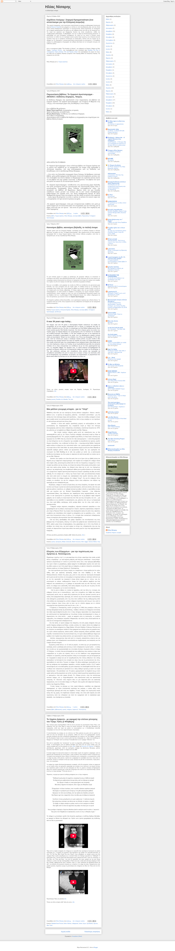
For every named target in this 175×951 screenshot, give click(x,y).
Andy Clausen (111, 440)
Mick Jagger (84, 541)
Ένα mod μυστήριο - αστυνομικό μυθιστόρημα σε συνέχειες (117, 404)
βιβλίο (52, 216)
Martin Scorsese (76, 541)
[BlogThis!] (91, 84)
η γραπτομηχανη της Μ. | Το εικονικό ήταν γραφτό (116, 257)
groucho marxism (113, 267)
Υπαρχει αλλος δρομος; (115, 150)
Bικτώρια (110, 322)
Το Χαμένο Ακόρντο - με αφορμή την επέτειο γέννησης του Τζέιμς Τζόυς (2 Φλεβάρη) (72, 720)
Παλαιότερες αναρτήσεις (92, 931)
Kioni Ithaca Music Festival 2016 (116, 380)
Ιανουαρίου (109, 28)
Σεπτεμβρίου (109, 40)
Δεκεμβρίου (109, 31)
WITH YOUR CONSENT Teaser (116, 389)
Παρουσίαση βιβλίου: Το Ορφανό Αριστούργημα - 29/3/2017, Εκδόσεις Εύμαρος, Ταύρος (70, 95)
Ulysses (95, 923)
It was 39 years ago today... (59, 321)
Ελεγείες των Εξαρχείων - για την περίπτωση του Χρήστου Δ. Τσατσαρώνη (70, 552)
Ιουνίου (108, 49)
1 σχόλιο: (75, 213)
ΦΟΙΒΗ (110, 341)
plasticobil (111, 445)
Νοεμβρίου (109, 34)
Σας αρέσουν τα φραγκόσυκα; (116, 124)
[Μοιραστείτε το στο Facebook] (94, 84)
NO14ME (110, 158)
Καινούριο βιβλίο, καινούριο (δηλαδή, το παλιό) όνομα (72, 227)
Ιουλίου (108, 46)
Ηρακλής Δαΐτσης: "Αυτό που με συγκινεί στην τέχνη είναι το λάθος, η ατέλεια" (117, 242)
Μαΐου (107, 19)
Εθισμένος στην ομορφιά (114, 359)
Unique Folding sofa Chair (114, 336)
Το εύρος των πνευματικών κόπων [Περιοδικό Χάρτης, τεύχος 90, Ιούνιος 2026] (117, 232)
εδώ (55, 391)
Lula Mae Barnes (113, 417)
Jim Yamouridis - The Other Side (116, 329)
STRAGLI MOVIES (113, 433)
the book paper (112, 334)
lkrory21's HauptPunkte (115, 209)
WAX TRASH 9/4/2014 (114, 427)
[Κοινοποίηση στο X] (92, 84)
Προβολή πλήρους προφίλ (113, 532)
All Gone (110, 285)
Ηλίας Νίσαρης (68, 216)
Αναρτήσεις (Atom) (77, 936)
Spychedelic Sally (113, 129)
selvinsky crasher (113, 412)
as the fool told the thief (115, 327)
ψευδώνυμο (58, 311)
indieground (75, 923)
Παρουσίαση (85, 216)
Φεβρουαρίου (110, 25)
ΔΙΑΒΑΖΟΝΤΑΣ (112, 201)
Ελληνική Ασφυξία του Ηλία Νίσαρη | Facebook (116, 449)
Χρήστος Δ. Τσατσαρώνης (79, 709)
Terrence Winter (93, 541)
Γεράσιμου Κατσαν (57, 50)
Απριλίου (108, 55)
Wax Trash (49, 925)
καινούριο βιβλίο (77, 216)
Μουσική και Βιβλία (114, 394)
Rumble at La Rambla (62, 399)
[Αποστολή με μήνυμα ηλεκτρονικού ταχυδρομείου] (89, 84)
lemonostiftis (112, 312)
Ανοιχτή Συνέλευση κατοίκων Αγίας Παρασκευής (117, 182)
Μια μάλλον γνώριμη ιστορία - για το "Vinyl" (67, 409)
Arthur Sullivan (67, 923)
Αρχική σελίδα (65, 931)
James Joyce (82, 923)
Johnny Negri (112, 379)
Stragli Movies (112, 432)
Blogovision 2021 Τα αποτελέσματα (117, 286)
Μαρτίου (108, 22)
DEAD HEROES (112, 371)
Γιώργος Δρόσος (63, 61)
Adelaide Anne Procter (57, 923)
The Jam (70, 399)
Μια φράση (111, 160)
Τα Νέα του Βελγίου (114, 364)
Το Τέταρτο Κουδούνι (114, 165)
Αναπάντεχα (111, 196)
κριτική (53, 541)
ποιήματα (69, 709)
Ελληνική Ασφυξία (65, 309)
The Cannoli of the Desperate (115, 365)
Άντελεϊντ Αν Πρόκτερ (87, 746)
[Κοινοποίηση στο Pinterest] (96, 84)
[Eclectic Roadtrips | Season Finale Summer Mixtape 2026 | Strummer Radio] (117, 212)
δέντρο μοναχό (112, 239)
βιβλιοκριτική (58, 709)
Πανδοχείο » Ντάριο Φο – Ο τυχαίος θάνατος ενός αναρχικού (116, 139)
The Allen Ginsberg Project (116, 438)
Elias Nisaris (111, 425)
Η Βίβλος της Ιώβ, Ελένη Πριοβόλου (117, 222)
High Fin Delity (112, 349)
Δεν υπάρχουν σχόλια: (79, 84)
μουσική (53, 399)
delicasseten (112, 173)
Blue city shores (113, 321)
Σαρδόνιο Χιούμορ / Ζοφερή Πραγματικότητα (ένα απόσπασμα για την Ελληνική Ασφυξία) (70, 21)
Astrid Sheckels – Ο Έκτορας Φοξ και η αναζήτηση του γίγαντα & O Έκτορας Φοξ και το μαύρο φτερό (117, 143)
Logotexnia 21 (112, 291)
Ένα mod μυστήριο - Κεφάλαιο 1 (116, 406)
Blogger (96, 947)
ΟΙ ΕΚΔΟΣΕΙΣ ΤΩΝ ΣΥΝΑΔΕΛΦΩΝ (113, 275)
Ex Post (110, 194)
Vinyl (98, 541)
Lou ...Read (111, 357)
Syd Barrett (90, 923)
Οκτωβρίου (109, 37)
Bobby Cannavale (66, 541)
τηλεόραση (58, 541)
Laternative (111, 248)
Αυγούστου (109, 43)
